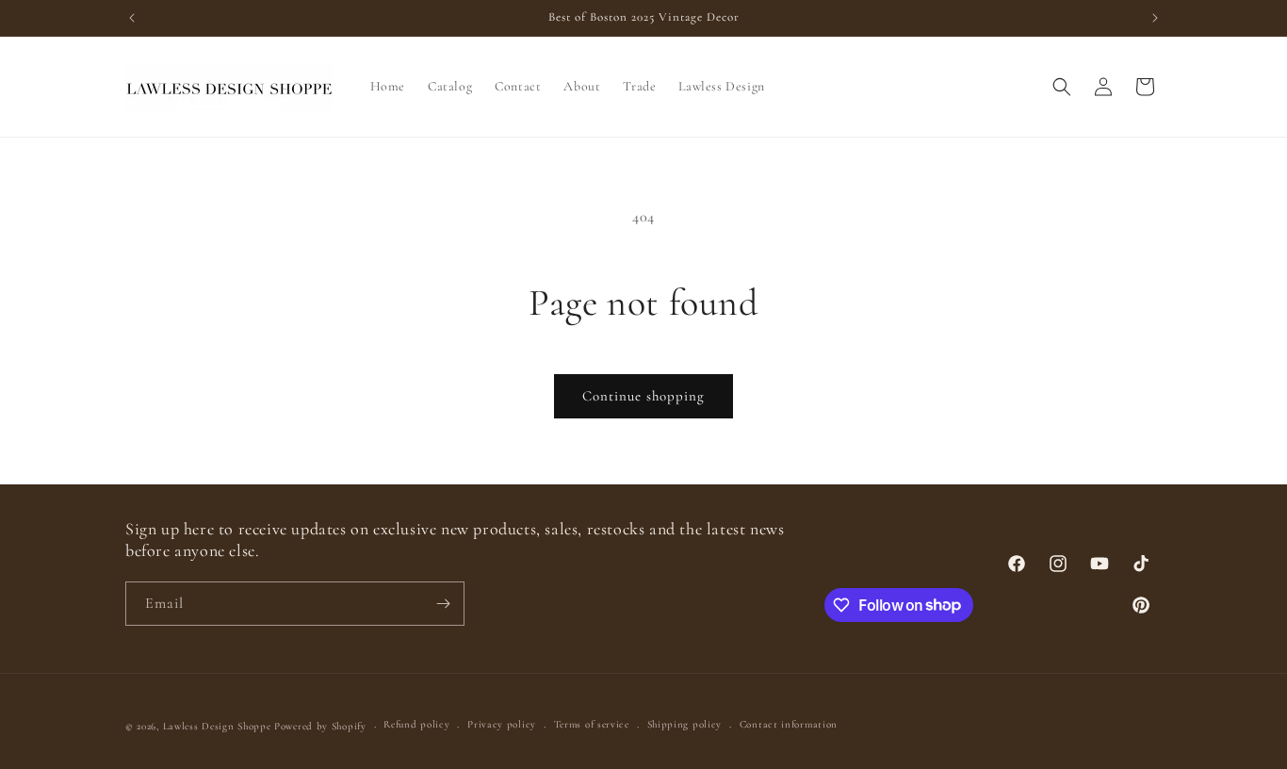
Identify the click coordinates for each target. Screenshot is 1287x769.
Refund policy (416, 724)
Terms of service (591, 724)
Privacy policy (501, 724)
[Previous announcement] (132, 18)
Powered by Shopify (320, 726)
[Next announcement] (1155, 18)
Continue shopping (643, 395)
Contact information (789, 724)
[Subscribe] (443, 603)
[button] (1062, 86)
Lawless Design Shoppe (217, 726)
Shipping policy (685, 724)
